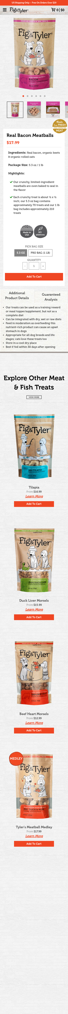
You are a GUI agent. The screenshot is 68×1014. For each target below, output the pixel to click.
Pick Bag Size (34, 246)
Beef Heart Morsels (34, 714)
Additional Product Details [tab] (17, 295)
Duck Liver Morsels (34, 601)
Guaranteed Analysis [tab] (51, 297)
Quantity (34, 260)
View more (34, 397)
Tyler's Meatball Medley (34, 827)
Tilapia (34, 487)
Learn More (34, 496)
